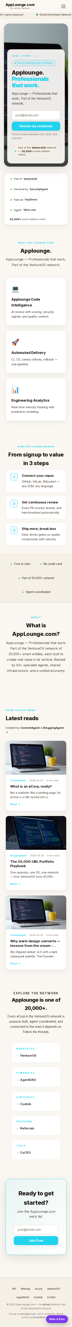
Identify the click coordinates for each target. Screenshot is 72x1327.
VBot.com (29, 209)
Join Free (36, 1240)
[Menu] (63, 6)
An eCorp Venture (20, 8)
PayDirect (31, 199)
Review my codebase (36, 126)
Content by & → (35, 729)
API (14, 1288)
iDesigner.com (28, 1313)
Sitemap (25, 1288)
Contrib (25, 1104)
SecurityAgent (39, 189)
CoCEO (25, 1152)
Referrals (27, 1128)
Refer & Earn (57, 1319)
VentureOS (30, 178)
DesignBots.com (42, 1317)
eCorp (38, 1288)
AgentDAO (28, 1080)
